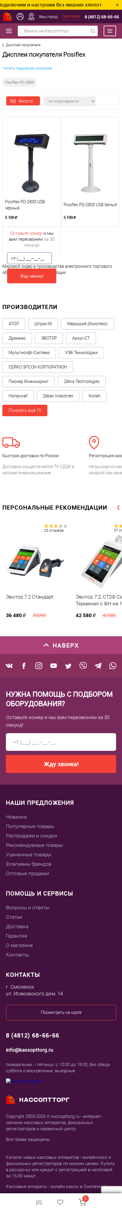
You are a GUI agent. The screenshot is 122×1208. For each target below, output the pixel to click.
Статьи (14, 917)
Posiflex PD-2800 (19, 82)
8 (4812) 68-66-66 (102, 16)
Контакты (17, 955)
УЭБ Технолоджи (81, 352)
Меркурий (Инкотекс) (87, 323)
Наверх (66, 645)
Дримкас (17, 338)
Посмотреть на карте (61, 1012)
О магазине (19, 945)
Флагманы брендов (29, 864)
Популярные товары (30, 826)
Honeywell (18, 396)
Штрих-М (43, 323)
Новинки (16, 817)
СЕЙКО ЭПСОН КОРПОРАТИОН (38, 367)
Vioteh (94, 396)
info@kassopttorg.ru (29, 1049)
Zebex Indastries (58, 396)
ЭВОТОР (49, 338)
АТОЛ (14, 323)
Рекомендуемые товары (34, 845)
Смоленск (71, 16)
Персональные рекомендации (54, 507)
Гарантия (16, 936)
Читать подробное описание (27, 68)
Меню (107, 31)
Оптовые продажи (27, 873)
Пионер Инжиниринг (29, 381)
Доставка (17, 926)
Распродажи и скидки (31, 836)
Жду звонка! (32, 276)
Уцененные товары (28, 854)
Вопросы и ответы (27, 907)
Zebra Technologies (81, 381)
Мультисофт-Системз (29, 352)
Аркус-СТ (81, 338)
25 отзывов (54, 530)
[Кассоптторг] (7, 16)
